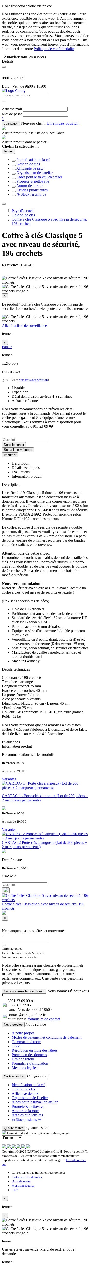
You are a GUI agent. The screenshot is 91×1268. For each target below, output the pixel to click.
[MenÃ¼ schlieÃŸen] (4, 204)
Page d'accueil (22, 211)
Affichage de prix (29, 168)
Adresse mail (12, 109)
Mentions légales (24, 1068)
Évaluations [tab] (21, 472)
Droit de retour (23, 1059)
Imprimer (10, 455)
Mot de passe (12, 114)
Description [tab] (20, 463)
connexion (11, 123)
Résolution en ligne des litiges (34, 1050)
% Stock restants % (31, 194)
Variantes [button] (9, 779)
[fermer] (37, 147)
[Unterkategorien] (14, 161)
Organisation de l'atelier (35, 173)
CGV (16, 1046)
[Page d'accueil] (13, 91)
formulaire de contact (44, 1019)
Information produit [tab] (26, 476)
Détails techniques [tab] (26, 468)
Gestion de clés (28, 164)
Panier (7, 347)
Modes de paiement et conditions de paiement (46, 1037)
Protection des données (29, 1055)
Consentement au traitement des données (38, 1172)
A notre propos (23, 1033)
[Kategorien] (4, 67)
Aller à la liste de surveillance (24, 325)
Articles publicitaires (32, 190)
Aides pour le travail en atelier (39, 177)
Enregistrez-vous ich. (63, 123)
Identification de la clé (33, 160)
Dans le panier (14, 445)
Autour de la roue (29, 186)
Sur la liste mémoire (18, 450)
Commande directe (26, 1042)
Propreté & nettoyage (33, 181)
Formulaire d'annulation (30, 1063)
